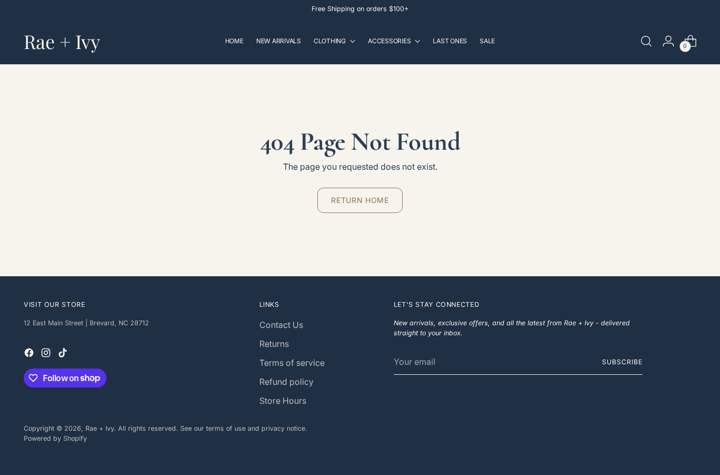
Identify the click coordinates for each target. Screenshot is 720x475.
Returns (274, 343)
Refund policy (286, 381)
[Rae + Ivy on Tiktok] (63, 354)
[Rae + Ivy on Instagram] (47, 354)
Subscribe (622, 362)
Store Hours (282, 400)
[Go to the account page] (668, 41)
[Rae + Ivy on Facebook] (30, 354)
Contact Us (281, 324)
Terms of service (292, 362)
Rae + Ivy (99, 428)
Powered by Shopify (55, 438)
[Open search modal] (646, 41)
